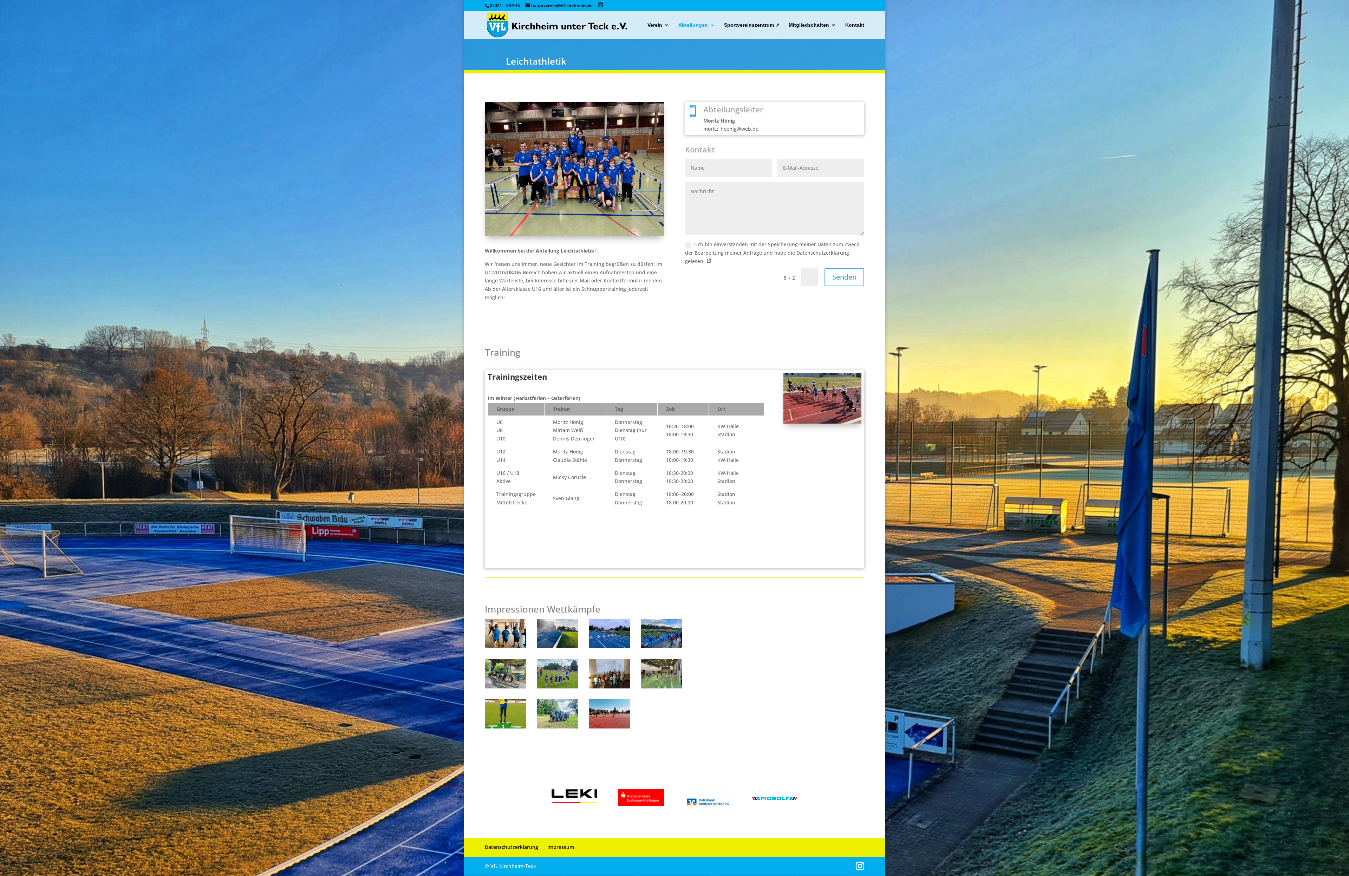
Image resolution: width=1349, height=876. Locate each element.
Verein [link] (654, 25)
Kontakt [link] (854, 25)
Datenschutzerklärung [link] (511, 847)
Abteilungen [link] (693, 25)
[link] (557, 24)
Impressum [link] (560, 847)
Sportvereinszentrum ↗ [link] (752, 25)
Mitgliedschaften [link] (809, 25)
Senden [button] (844, 277)
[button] (600, 5)
